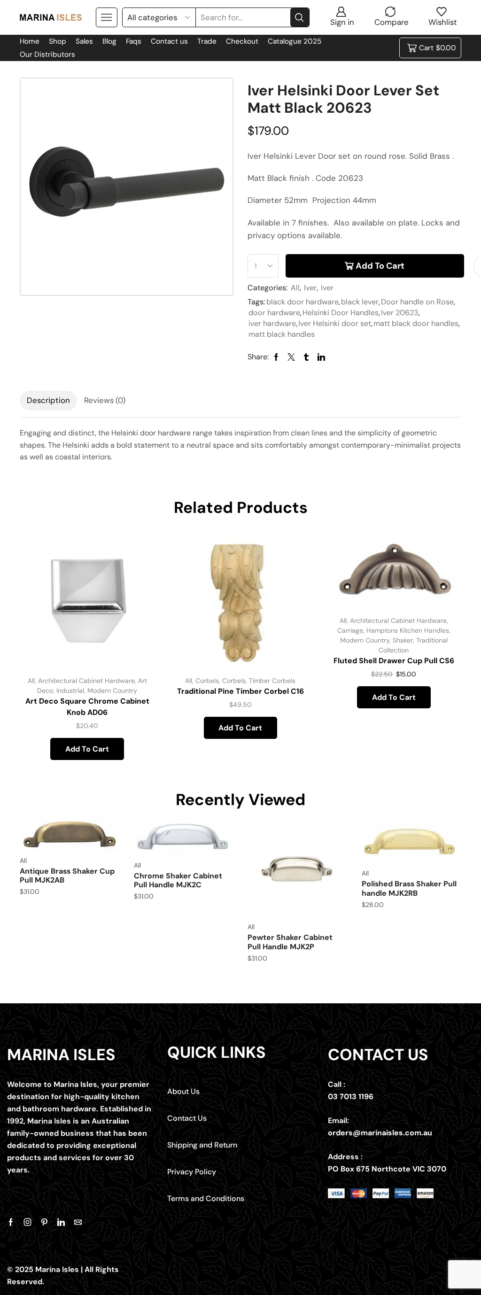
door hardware (274, 313)
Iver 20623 (400, 313)
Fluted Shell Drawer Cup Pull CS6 (394, 661)
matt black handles (281, 334)
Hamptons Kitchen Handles (407, 630)
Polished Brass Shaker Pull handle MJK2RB (409, 888)
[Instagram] (27, 1222)
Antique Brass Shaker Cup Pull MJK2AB (67, 875)
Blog (109, 41)
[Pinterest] (44, 1222)
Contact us (169, 41)
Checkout (242, 41)
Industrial (70, 690)
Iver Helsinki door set (334, 323)
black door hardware (302, 302)
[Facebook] (11, 1222)
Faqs (133, 41)
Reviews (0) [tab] (104, 400)
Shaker (403, 640)
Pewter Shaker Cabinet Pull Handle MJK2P (290, 941)
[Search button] (299, 17)
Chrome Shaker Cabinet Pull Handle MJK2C (178, 880)
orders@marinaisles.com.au (380, 1133)
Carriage (350, 630)
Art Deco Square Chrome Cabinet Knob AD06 (87, 706)
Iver (310, 288)
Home (29, 41)
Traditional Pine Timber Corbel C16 (240, 691)
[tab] (48, 401)
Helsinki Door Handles (341, 313)
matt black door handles (415, 323)
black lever (360, 302)
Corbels (207, 680)
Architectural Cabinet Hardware (86, 680)
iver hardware (272, 323)
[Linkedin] (61, 1222)
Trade (207, 41)
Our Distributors (47, 54)
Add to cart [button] (137, 606)
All (295, 288)
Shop (57, 41)
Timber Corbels (272, 680)
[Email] (78, 1222)
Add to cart (380, 265)
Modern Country (112, 690)
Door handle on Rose (417, 302)
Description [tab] (48, 400)
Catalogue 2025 (294, 41)
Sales (84, 41)
